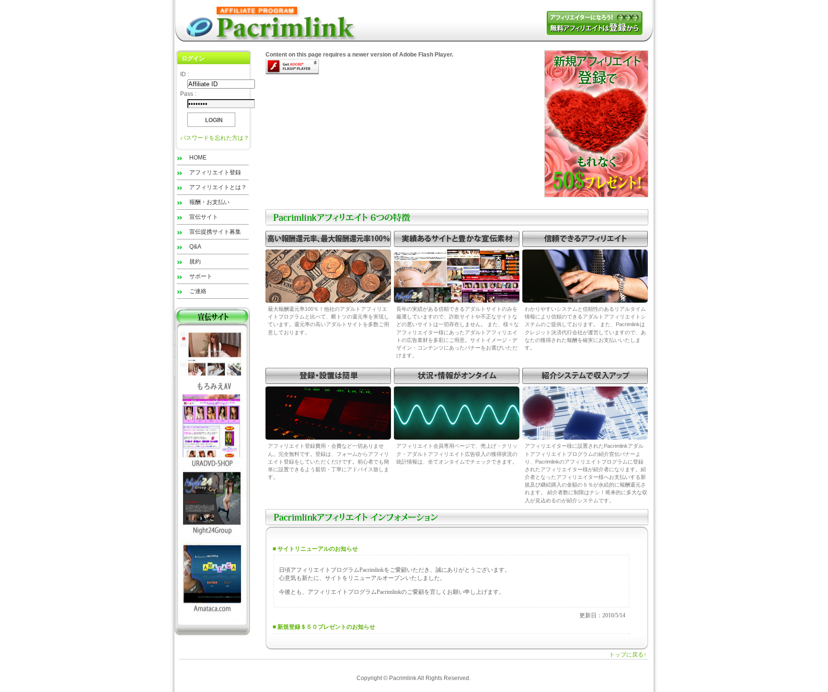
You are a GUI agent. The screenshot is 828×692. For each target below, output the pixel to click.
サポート (200, 276)
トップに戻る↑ (627, 654)
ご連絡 (198, 291)
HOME (198, 157)
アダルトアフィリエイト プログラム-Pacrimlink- (267, 21)
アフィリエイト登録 (215, 172)
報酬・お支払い (209, 202)
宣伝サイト (203, 217)
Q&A (195, 246)
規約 (195, 261)
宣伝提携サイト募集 (215, 231)
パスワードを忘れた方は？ (214, 138)
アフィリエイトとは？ (218, 187)
